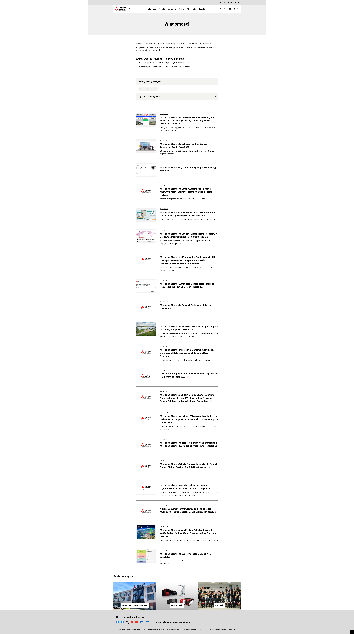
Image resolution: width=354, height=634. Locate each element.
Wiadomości (191, 9)
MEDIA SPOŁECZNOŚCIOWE (228, 3)
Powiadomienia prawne (217, 630)
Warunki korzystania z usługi (154, 630)
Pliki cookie (203, 630)
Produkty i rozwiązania (167, 9)
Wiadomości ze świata (148, 89)
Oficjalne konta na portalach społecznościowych (172, 622)
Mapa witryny (232, 630)
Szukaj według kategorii (150, 81)
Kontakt (202, 9)
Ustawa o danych (191, 630)
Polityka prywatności (173, 630)
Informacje (152, 9)
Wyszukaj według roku (149, 96)
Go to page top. (352, 632)
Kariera (181, 9)
